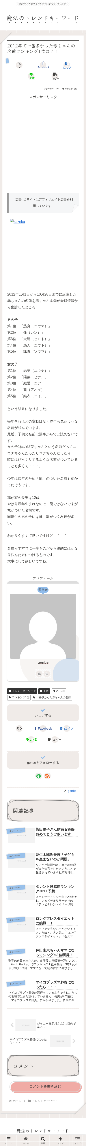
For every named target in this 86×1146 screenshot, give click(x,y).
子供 (46, 691)
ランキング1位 (20, 697)
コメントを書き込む (45, 1086)
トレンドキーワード (24, 691)
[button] (54, 76)
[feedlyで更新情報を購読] (39, 674)
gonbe (43, 662)
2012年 (60, 691)
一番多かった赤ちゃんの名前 (53, 697)
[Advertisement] (43, 143)
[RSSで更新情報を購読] (47, 674)
